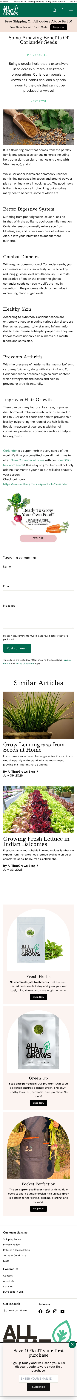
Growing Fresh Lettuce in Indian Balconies (36, 841)
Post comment (17, 648)
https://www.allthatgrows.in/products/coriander (35, 484)
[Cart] (62, 10)
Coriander (41, 74)
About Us (8, 1281)
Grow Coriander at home (27, 460)
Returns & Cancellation (16, 1250)
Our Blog (8, 1286)
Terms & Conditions (14, 1255)
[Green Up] (38, 1041)
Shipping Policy (12, 1239)
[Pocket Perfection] (38, 1147)
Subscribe (38, 1386)
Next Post (38, 101)
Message (9, 606)
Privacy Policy (11, 1244)
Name (7, 566)
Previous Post (38, 55)
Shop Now (38, 996)
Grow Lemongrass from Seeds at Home (34, 747)
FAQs (6, 1260)
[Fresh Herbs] (38, 940)
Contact (8, 1275)
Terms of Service (24, 663)
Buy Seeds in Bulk (13, 1291)
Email (6, 586)
